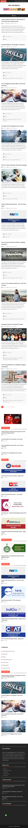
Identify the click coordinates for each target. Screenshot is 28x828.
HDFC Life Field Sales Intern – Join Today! (11, 494)
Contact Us (5, 772)
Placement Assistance (12, 23)
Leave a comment (7, 36)
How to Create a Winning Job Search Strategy (14, 165)
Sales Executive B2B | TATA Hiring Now (11, 600)
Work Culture (20, 278)
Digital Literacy (7, 78)
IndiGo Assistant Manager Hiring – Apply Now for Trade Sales (13, 619)
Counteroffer (6, 119)
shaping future (17, 159)
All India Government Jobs (9, 651)
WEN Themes (17, 826)
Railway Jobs (6, 665)
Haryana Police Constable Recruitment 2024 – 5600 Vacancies (12, 556)
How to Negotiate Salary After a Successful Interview (12, 446)
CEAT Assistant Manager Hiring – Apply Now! (12, 638)
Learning (12, 159)
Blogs (6, 39)
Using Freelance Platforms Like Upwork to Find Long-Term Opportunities (13, 432)
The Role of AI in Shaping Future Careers (12, 126)
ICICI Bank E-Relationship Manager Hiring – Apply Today (13, 532)
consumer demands (8, 358)
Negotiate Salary (13, 119)
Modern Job (13, 78)
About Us (5, 769)
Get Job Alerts (14, 5)
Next (13, 407)
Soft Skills (18, 400)
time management (19, 78)
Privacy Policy (6, 773)
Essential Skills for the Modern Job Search (13, 44)
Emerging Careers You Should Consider (12, 324)
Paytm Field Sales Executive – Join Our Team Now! (12, 580)
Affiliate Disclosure (7, 770)
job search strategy (14, 198)
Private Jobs (7, 237)
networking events (13, 278)
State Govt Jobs (6, 668)
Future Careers (7, 159)
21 (9, 407)
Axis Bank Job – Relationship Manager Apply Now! (13, 513)
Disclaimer (5, 775)
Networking (13, 319)
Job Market (6, 400)
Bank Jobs (5, 654)
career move (6, 278)
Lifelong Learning (12, 400)
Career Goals (7, 198)
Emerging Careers (16, 358)
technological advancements (12, 359)
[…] (24, 32)
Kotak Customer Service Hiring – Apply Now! (12, 476)
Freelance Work (7, 319)
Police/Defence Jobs (7, 659)
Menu (14, 15)
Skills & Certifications (20, 319)
